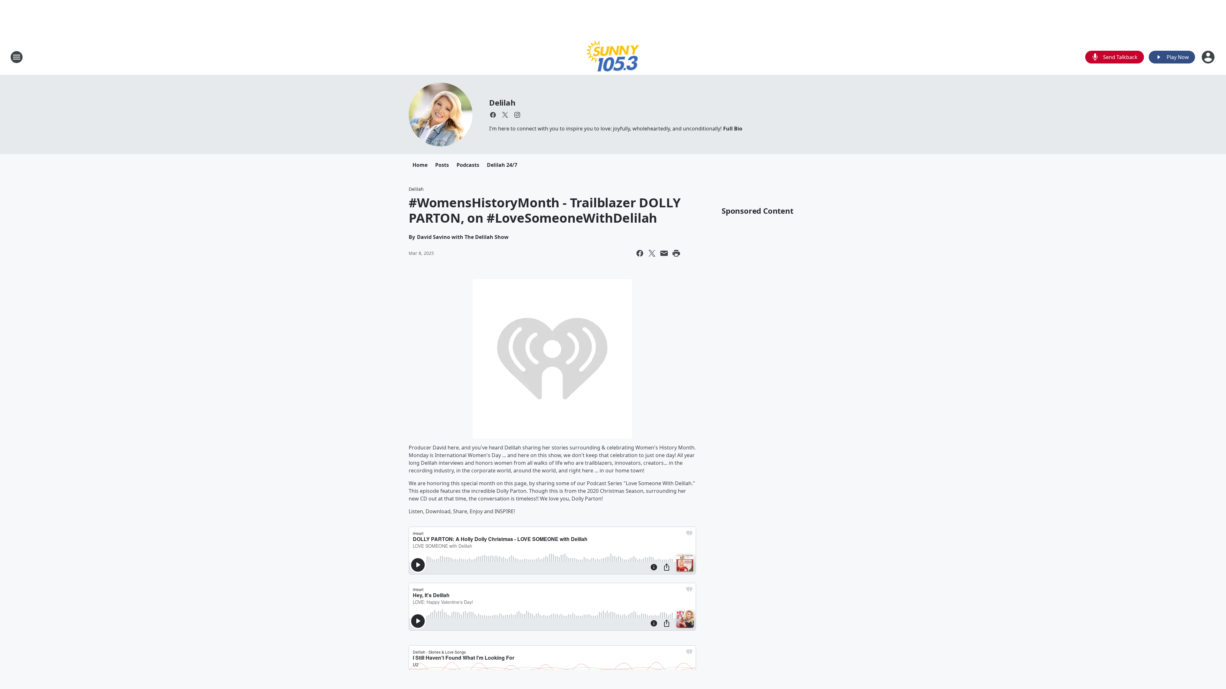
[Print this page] (676, 253)
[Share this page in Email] (664, 253)
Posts (442, 164)
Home (420, 164)
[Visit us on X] (505, 115)
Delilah (502, 102)
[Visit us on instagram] (517, 115)
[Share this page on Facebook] (639, 253)
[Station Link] (613, 57)
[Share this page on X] (651, 253)
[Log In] (1209, 57)
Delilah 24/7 (502, 164)
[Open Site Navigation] (16, 57)
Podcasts (468, 164)
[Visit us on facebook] (493, 115)
